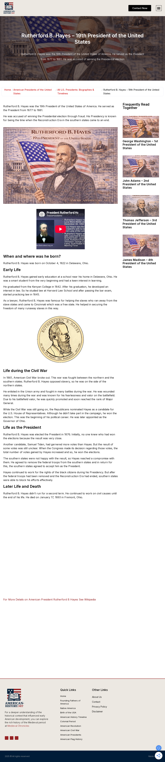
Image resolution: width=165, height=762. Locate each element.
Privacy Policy (99, 706)
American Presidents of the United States (32, 91)
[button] (159, 8)
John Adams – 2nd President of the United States (139, 184)
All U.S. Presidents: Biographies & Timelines (75, 91)
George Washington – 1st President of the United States (140, 144)
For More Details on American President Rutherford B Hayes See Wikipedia (49, 599)
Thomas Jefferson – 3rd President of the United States (140, 223)
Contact (96, 701)
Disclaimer (97, 711)
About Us (97, 697)
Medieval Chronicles (18, 725)
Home (7, 89)
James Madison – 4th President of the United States (139, 263)
